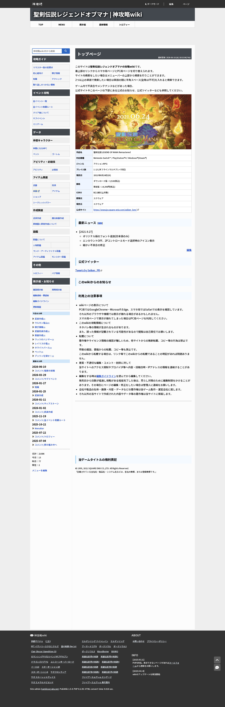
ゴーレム (56, 154)
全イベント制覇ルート (43, 106)
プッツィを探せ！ (44, 355)
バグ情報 (56, 273)
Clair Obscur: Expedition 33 (43, 651)
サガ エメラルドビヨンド (42, 682)
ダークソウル (105, 646)
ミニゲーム (38, 124)
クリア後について (41, 112)
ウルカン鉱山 (42, 322)
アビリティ (38, 169)
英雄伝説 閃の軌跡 (90, 656)
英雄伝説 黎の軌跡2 (90, 672)
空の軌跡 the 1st (68, 646)
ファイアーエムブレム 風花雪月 (96, 682)
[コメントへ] (217, 667)
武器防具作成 (42, 331)
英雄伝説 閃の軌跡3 (90, 661)
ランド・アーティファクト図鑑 (46, 251)
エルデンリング (117, 641)
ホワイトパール (43, 347)
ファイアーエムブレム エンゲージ (97, 677)
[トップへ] (217, 660)
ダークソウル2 (120, 646)
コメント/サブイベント (46, 378)
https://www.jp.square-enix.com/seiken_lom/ (115, 209)
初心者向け (38, 73)
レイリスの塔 (42, 343)
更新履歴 (37, 306)
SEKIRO (114, 651)
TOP (40, 24)
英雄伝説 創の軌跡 (90, 666)
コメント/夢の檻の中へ (46, 444)
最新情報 (103, 24)
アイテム (56, 191)
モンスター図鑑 (59, 256)
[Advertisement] (112, 36)
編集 (171, 4)
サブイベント (39, 118)
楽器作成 (40, 335)
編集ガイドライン (106, 376)
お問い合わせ (138, 641)
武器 (35, 185)
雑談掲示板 (38, 289)
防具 (54, 185)
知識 (35, 78)
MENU (61, 24)
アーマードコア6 (89, 646)
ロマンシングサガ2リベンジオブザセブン (49, 656)
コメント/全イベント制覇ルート (50, 420)
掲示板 (82, 24)
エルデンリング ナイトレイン (95, 641)
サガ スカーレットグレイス (43, 677)
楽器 (35, 191)
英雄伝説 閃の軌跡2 (109, 656)
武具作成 (37, 218)
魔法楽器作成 (58, 218)
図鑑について (39, 239)
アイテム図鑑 (39, 256)
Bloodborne (103, 651)
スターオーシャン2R (51, 666)
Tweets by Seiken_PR (87, 270)
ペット (36, 154)
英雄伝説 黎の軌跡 (109, 666)
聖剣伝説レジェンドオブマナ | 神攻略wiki (87, 14)
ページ (186, 4)
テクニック (57, 78)
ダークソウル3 (88, 651)
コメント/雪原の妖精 (45, 370)
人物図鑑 (37, 245)
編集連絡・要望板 (41, 295)
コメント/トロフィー (45, 436)
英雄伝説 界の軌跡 (110, 672)
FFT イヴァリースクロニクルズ (45, 646)
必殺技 (55, 169)
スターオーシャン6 (39, 672)
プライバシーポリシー (157, 641)
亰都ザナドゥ (37, 641)
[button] (154, 4)
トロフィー (124, 24)
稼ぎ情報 (56, 73)
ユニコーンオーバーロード (62, 661)
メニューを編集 (39, 470)
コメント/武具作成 (44, 411)
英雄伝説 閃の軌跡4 (110, 661)
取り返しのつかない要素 (44, 84)
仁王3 (48, 641)
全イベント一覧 (40, 101)
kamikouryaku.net (50, 688)
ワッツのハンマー (44, 339)
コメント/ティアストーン (47, 403)
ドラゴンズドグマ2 (39, 661)
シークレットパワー (42, 202)
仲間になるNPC (40, 148)
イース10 (35, 666)
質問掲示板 (57, 289)
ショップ (37, 196)
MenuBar (39, 428)
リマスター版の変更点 (43, 67)
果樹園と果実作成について (45, 223)
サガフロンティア (58, 672)
